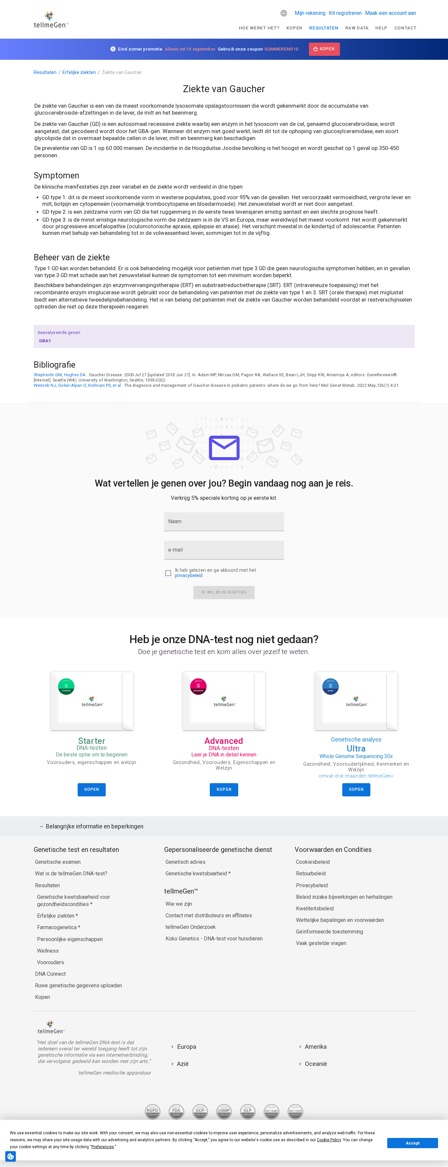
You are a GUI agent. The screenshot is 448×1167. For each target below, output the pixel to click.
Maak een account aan (390, 13)
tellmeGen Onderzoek (191, 927)
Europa (186, 1046)
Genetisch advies (185, 862)
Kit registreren (345, 13)
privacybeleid (189, 575)
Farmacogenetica (57, 927)
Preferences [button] (103, 1147)
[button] (283, 13)
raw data (357, 27)
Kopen (294, 27)
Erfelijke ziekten (79, 72)
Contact (405, 27)
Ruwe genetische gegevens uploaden (78, 985)
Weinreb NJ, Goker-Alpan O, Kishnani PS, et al (77, 385)
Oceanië (316, 1063)
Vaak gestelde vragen (321, 943)
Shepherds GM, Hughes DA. (60, 374)
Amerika (316, 1046)
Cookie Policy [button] (329, 1140)
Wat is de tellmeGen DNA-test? (71, 873)
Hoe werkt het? (259, 27)
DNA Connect (50, 974)
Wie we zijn (179, 904)
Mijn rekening (310, 13)
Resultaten (323, 27)
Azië (183, 1063)
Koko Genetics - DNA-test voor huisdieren (214, 938)
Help (381, 27)
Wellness (48, 951)
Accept (413, 1143)
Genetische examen (58, 862)
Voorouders (50, 962)
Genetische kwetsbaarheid (197, 873)
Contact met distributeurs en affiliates (209, 915)
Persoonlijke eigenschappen (70, 939)
